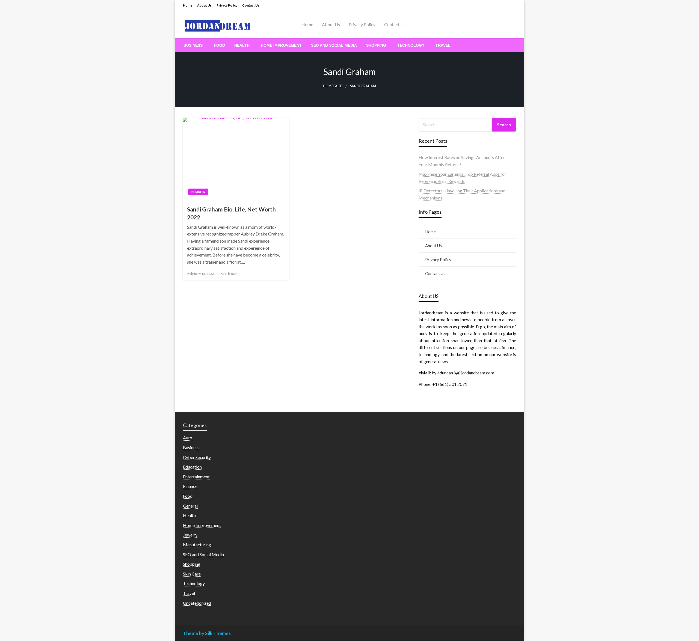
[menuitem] (194, 45)
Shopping (376, 45)
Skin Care (192, 573)
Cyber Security (197, 457)
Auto (187, 437)
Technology (410, 45)
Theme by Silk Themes (207, 633)
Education (192, 466)
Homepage (332, 86)
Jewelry (190, 534)
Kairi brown (229, 274)
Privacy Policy (227, 5)
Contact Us (250, 5)
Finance (190, 486)
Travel (443, 45)
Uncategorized (197, 603)
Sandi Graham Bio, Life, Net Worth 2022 (231, 213)
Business (193, 45)
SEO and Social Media (334, 45)
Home (187, 5)
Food (219, 45)
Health (242, 45)
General (190, 505)
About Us (204, 5)
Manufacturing (197, 544)
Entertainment (196, 476)
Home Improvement (281, 45)
